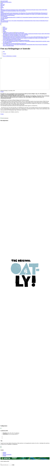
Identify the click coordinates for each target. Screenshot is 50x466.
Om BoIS (2, 19)
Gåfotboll (35, 17)
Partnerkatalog (15, 13)
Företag (1, 11)
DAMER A (23, 9)
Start (4, 51)
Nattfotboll (30, 17)
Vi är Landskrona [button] (6, 40)
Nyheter (14, 14)
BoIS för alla (39, 17)
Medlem (2, 7)
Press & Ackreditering (7, 454)
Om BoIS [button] (5, 43)
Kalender (18, 14)
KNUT (6, 18)
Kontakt (6, 21)
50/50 (1, 6)
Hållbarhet (2, 15)
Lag (1, 8)
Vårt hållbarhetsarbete (9, 17)
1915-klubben (27, 14)
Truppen (17, 9)
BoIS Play (2, 5)
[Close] (0, 25)
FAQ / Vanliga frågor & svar (6, 20)
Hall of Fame (33, 20)
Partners (4, 453)
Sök (13, 464)
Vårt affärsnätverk (22, 13)
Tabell (20, 9)
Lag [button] (3, 32)
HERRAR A (3, 9)
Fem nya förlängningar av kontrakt (9, 55)
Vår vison (2, 17)
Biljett (1, 3)
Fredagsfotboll (25, 17)
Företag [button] (4, 35)
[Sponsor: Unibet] (14, 458)
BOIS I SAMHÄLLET (17, 17)
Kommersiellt (7, 15)
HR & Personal (44, 14)
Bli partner (10, 13)
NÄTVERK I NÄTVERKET (35, 14)
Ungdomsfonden (27, 20)
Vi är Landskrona (3, 16)
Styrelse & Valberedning (40, 20)
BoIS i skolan (44, 17)
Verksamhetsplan (20, 20)
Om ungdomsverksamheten (10, 10)
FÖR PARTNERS (35, 13)
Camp (17, 10)
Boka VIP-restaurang (9, 14)
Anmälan (22, 14)
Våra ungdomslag (22, 10)
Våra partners (28, 13)
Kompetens (12, 15)
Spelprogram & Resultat (10, 9)
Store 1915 (2, 4)
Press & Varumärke (7, 45)
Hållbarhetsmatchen (4, 13)
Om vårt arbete (6, 42)
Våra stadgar (14, 20)
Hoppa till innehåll (4, 1)
